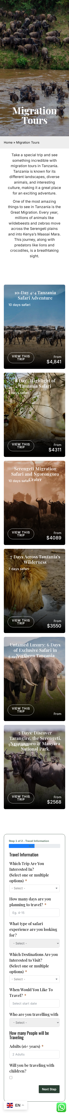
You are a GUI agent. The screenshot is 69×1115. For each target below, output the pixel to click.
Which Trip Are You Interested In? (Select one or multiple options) (29, 872)
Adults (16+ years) (24, 1046)
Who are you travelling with (33, 1014)
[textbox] (22, 888)
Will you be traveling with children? (31, 1068)
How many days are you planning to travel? (30, 901)
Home (8, 142)
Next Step (49, 1089)
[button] (19, 304)
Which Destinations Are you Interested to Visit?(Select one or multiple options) (33, 963)
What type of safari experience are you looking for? (33, 929)
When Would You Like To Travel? (31, 992)
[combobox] (34, 888)
